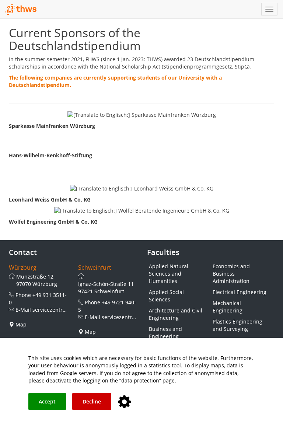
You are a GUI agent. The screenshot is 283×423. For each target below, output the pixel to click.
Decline (92, 401)
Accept (47, 401)
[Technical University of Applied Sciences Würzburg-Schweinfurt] (21, 9)
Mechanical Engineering (227, 307)
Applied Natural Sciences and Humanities (168, 273)
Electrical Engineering (239, 292)
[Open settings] (124, 402)
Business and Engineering (165, 332)
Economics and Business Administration (231, 273)
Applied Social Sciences (166, 296)
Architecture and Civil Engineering (175, 314)
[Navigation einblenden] (269, 9)
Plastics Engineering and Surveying (237, 325)
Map (21, 324)
